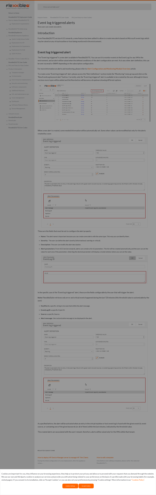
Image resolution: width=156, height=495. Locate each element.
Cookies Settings (70, 486)
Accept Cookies (86, 486)
